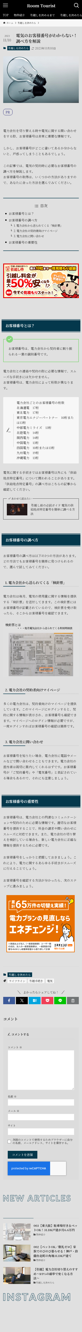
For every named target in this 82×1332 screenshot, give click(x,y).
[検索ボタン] (76, 5)
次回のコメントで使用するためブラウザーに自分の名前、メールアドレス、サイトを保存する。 (43, 1141)
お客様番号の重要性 (23, 242)
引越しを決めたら (18, 48)
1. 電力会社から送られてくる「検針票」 (38, 225)
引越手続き (36, 981)
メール (13, 1111)
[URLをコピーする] (73, 1000)
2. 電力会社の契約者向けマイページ (36, 231)
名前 (12, 1096)
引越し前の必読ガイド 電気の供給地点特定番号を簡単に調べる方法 (53, 509)
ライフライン (17, 981)
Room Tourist (41, 5)
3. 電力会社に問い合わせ (29, 236)
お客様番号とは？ (21, 213)
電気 (50, 981)
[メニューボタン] (5, 5)
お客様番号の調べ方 (23, 220)
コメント (15, 1047)
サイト (12, 1125)
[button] (9, 1000)
